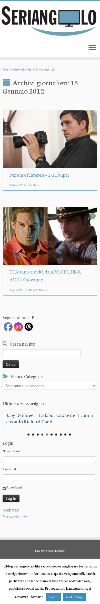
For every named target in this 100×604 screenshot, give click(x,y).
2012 (31, 69)
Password (9, 469)
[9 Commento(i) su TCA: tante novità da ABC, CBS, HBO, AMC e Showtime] (93, 220)
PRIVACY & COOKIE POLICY (50, 551)
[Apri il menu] (92, 48)
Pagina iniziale (14, 69)
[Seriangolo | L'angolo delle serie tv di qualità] (50, 21)
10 (70, 435)
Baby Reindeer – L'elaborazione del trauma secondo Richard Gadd (49, 418)
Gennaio (42, 69)
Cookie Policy (74, 597)
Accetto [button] (53, 597)
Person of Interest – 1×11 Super (39, 174)
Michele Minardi (38, 290)
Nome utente (12, 451)
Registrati (11, 509)
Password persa (15, 516)
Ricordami (14, 487)
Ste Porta (33, 185)
